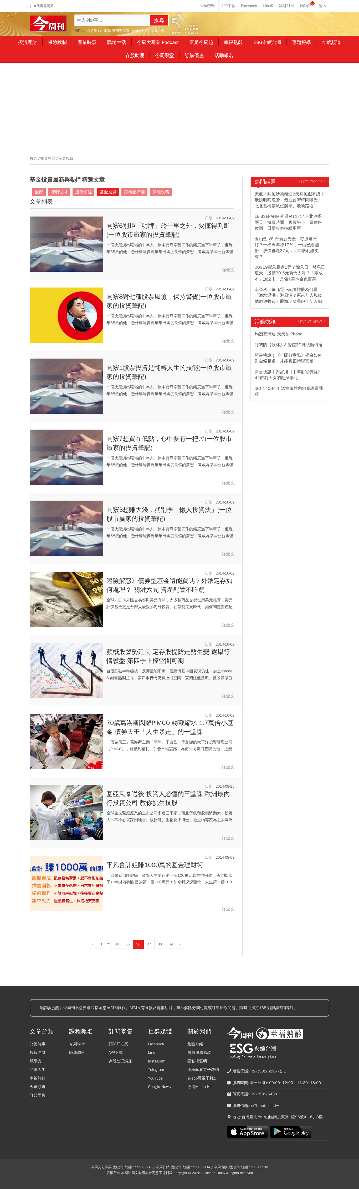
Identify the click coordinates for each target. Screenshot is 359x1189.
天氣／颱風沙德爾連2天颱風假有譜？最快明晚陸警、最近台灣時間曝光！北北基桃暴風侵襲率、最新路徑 (290, 200)
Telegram (156, 1069)
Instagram (156, 1061)
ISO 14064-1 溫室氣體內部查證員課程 (289, 391)
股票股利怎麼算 (117, 30)
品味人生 (37, 1069)
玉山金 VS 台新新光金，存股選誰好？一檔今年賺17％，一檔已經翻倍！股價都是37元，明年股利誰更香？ (287, 247)
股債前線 (83, 192)
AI (162, 30)
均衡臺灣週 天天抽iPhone (278, 334)
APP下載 (116, 1052)
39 (170, 944)
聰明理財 (59, 192)
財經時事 (37, 1044)
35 (127, 944)
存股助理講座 (120, 1061)
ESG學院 (76, 1052)
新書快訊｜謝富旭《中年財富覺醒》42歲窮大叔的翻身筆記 (288, 374)
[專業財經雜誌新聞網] (48, 24)
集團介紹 (195, 1044)
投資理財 (47, 158)
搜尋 (159, 20)
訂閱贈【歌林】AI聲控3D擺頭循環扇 (288, 344)
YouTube (155, 1078)
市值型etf (94, 30)
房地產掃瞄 (134, 192)
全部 (39, 192)
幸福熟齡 (37, 1078)
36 (138, 944)
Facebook (156, 1044)
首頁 (33, 158)
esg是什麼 (140, 30)
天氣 (155, 30)
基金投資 (66, 158)
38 (160, 944)
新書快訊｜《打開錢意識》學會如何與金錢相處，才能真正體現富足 (288, 358)
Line (151, 1052)
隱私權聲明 (197, 1061)
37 (149, 944)
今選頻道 (37, 1086)
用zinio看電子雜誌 (203, 1069)
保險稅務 (160, 192)
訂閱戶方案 (118, 1044)
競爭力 (36, 1061)
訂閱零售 (37, 1095)
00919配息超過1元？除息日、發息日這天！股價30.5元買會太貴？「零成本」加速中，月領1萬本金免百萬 (290, 273)
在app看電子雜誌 (202, 1078)
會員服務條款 (199, 1052)
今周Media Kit (199, 1086)
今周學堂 (77, 1044)
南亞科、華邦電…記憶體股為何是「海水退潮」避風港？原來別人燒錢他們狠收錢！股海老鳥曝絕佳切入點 (288, 295)
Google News (159, 1086)
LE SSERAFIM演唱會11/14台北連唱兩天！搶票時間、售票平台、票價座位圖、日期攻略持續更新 (288, 222)
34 (117, 944)
